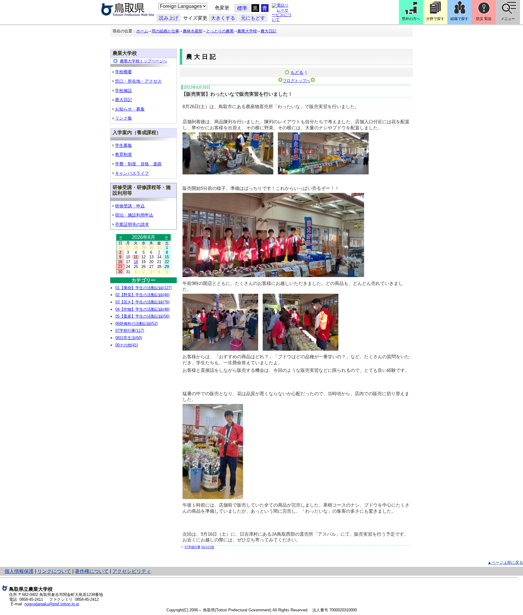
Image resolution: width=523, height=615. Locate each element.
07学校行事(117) (129, 330)
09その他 (207, 547)
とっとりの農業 (220, 31)
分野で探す (435, 19)
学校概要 (123, 71)
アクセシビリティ (131, 571)
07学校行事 (192, 547)
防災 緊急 (484, 19)
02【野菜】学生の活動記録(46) (142, 295)
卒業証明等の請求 (132, 224)
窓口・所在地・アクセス (138, 81)
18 (136, 262)
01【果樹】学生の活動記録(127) (143, 288)
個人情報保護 (19, 571)
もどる (297, 72)
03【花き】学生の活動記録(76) (142, 302)
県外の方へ (411, 19)
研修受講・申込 (130, 205)
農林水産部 (192, 31)
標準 (242, 8)
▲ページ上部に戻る (505, 562)
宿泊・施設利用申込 (134, 215)
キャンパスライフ (132, 173)
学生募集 (123, 145)
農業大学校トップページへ (143, 61)
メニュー (508, 19)
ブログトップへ (296, 80)
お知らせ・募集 (130, 109)
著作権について (92, 571)
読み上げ (168, 18)
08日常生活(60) (128, 338)
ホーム (142, 31)
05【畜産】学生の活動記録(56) (142, 316)
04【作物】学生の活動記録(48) (142, 309)
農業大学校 (247, 31)
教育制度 (123, 154)
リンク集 (123, 118)
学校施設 (123, 90)
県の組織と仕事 (165, 31)
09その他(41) (126, 345)
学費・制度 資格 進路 (138, 163)
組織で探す (459, 19)
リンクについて (54, 571)
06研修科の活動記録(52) (136, 323)
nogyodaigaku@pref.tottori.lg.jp (52, 604)
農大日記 (268, 31)
